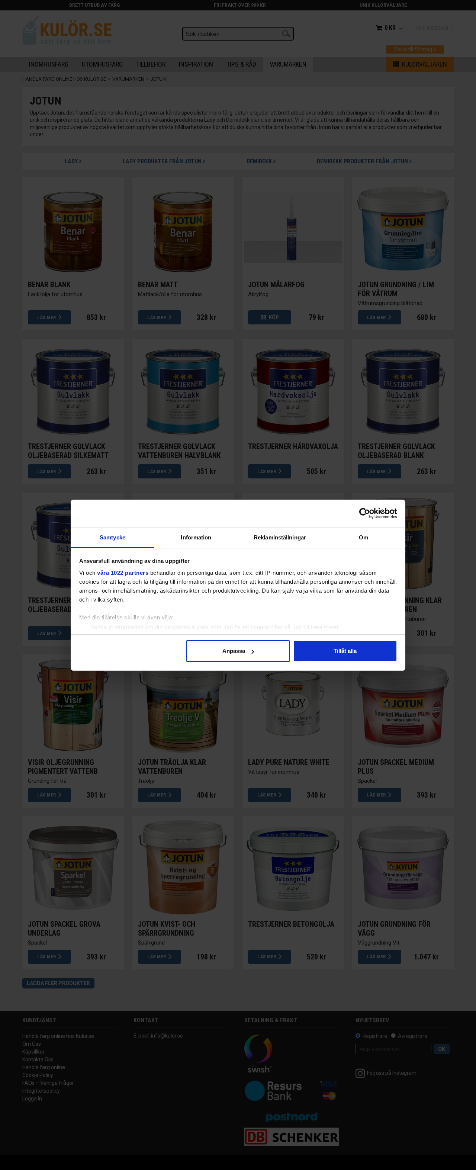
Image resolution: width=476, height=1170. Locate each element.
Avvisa (131, 651)
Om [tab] (363, 537)
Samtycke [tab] (112, 537)
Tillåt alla (345, 651)
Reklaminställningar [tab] (280, 537)
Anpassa (233, 651)
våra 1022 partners (122, 573)
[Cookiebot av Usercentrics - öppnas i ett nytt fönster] (364, 513)
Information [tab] (196, 537)
